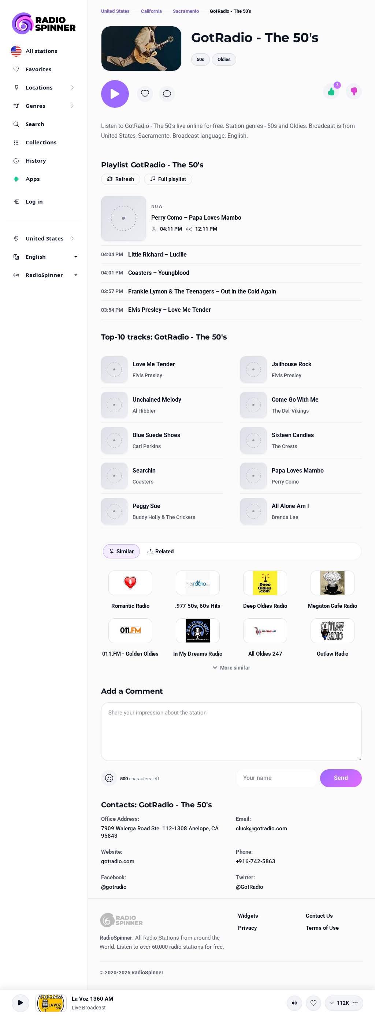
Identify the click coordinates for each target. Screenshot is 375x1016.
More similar (235, 668)
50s (200, 59)
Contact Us (319, 916)
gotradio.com (117, 861)
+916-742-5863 (255, 861)
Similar (125, 551)
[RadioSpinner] (44, 23)
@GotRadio (249, 887)
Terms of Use (322, 928)
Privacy (247, 928)
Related (164, 551)
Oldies (224, 59)
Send (341, 777)
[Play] (115, 94)
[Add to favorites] (145, 94)
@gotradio (114, 887)
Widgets (248, 916)
